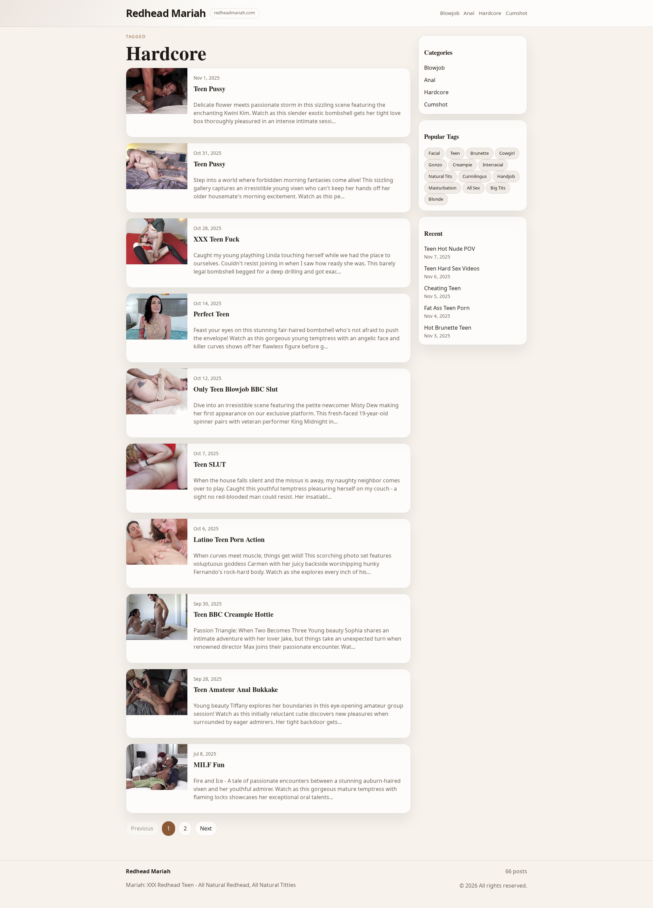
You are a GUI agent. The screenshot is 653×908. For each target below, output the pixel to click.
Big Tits (497, 188)
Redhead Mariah (166, 13)
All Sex (473, 188)
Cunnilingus (475, 176)
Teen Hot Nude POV (449, 248)
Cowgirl (507, 153)
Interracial (493, 165)
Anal (469, 13)
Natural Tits (440, 176)
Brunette (479, 153)
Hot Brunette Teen (447, 327)
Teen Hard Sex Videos (452, 268)
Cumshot (516, 13)
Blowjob (449, 13)
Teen (455, 153)
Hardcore (490, 13)
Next (206, 828)
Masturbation (442, 188)
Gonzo (435, 165)
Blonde (436, 199)
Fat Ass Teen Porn (447, 308)
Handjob (506, 176)
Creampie (462, 165)
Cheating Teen (442, 288)
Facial (434, 153)
